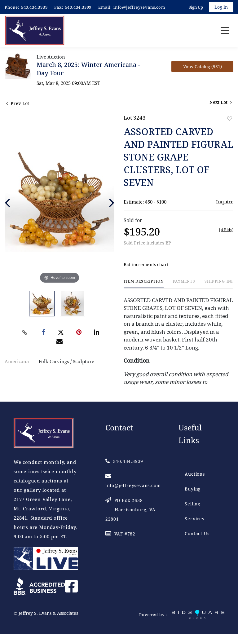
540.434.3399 (78, 7)
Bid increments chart (146, 264)
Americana (17, 361)
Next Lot (219, 102)
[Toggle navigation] (225, 30)
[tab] (144, 283)
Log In (221, 7)
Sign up (196, 7)
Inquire (224, 201)
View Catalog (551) (202, 66)
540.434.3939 (34, 7)
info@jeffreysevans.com (139, 7)
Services (194, 519)
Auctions (195, 474)
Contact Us (197, 533)
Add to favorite (229, 118)
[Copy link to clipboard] (25, 332)
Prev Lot (19, 103)
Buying (193, 489)
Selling (193, 504)
